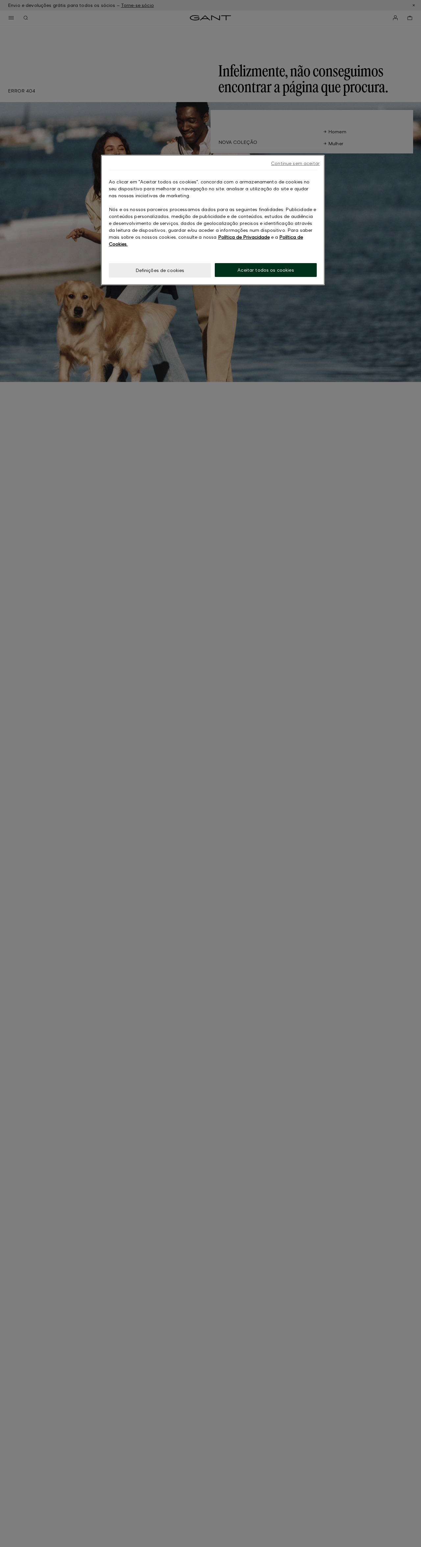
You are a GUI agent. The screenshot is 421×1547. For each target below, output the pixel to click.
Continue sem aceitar (295, 163)
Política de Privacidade (244, 237)
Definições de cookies (160, 270)
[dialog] (213, 220)
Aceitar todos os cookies (265, 270)
